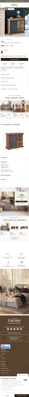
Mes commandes (4, 368)
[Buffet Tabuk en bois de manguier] (6, 106)
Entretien (4, 69)
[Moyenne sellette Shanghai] (19, 106)
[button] (14, 56)
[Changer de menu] (1, 5)
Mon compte (3, 366)
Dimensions (11, 67)
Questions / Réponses (5, 370)
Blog (2, 356)
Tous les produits (4, 372)
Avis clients (3, 354)
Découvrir (14, 238)
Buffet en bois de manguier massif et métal (5, 116)
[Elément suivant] (28, 22)
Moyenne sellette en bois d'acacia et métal (19, 116)
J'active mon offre (21, 201)
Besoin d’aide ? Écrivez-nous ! (14, 333)
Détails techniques (19, 67)
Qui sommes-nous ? (5, 351)
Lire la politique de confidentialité (7, 390)
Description (4, 67)
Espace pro (3, 358)
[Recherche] (25, 5)
